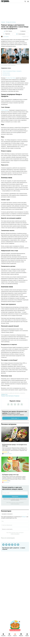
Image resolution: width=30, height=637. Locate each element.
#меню (6, 395)
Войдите (24, 516)
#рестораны (11, 395)
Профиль (27, 635)
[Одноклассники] (9, 545)
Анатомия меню (6, 75)
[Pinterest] (12, 545)
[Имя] (15, 521)
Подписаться (15, 496)
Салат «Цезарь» (5, 110)
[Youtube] (15, 545)
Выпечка (15, 635)
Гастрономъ (3, 635)
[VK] (6, 545)
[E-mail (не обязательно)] (15, 525)
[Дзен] (18, 545)
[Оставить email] (15, 492)
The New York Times (10, 78)
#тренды (3, 395)
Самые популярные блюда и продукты (12, 71)
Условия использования (15, 503)
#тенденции (16, 395)
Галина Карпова (6, 36)
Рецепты (9, 635)
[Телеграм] (3, 545)
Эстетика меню (6, 73)
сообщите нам (4, 394)
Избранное (21, 635)
